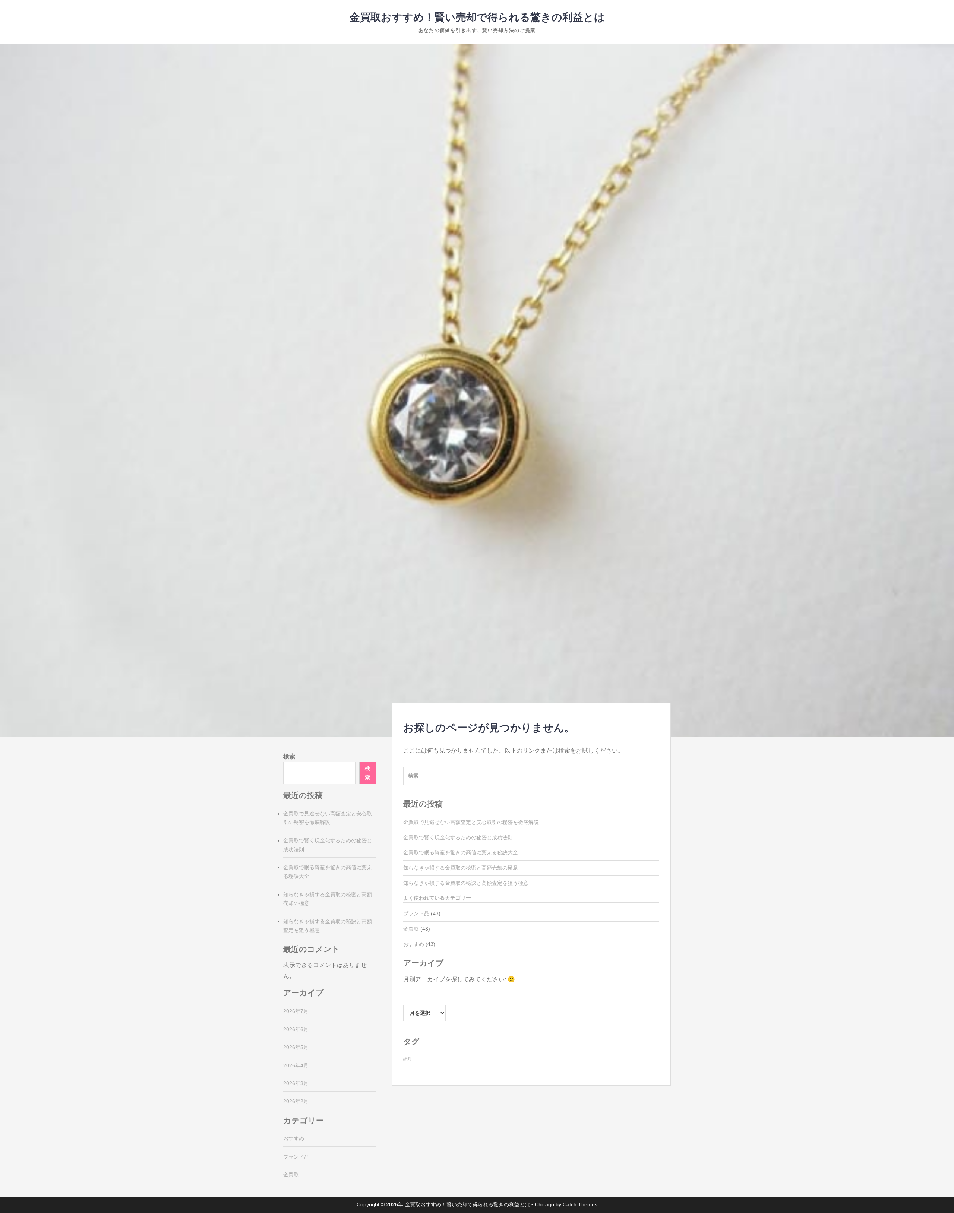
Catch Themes (580, 1204)
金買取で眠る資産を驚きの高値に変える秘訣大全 (460, 852)
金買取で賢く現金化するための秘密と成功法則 (458, 837)
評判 (407, 1058)
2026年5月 (296, 1047)
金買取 (411, 929)
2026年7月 (296, 1011)
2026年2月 (296, 1101)
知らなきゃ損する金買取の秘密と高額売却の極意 (460, 868)
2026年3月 (296, 1083)
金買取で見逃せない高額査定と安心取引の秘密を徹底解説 (471, 822)
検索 (289, 756)
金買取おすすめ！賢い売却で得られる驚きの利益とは (477, 17)
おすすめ (413, 944)
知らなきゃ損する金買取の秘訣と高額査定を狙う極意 (465, 883)
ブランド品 (416, 913)
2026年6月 (296, 1029)
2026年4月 (296, 1065)
